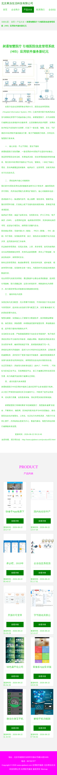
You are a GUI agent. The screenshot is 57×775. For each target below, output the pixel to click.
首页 (5, 9)
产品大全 (28, 9)
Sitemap (44, 769)
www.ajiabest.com (24, 765)
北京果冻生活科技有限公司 (17, 3)
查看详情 (15, 521)
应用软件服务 (38, 765)
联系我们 (40, 9)
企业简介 (15, 9)
